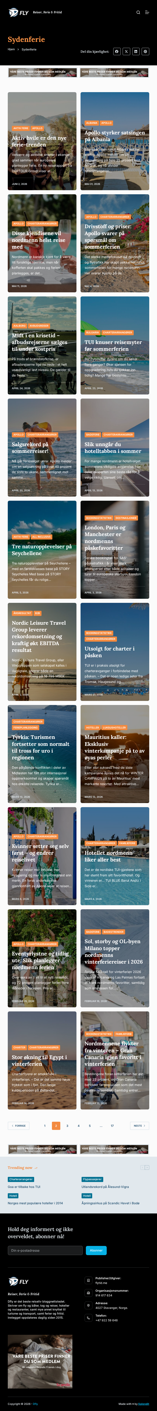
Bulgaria (92, 332)
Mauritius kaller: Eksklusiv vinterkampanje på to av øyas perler (115, 747)
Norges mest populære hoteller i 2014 (35, 1203)
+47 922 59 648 (106, 1320)
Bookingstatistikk (99, 517)
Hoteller (92, 727)
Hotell (13, 1195)
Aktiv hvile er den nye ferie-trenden (39, 141)
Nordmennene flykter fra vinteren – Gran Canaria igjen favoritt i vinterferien (113, 1053)
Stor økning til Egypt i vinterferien (39, 1060)
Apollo (37, 128)
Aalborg (19, 325)
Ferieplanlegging (25, 727)
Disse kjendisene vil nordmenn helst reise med (38, 240)
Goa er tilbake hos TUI (24, 1187)
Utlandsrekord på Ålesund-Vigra (105, 1187)
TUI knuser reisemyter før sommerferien (113, 345)
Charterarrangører (42, 223)
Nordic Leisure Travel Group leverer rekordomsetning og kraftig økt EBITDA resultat (39, 636)
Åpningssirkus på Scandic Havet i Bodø (110, 1203)
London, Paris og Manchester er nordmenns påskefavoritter (105, 537)
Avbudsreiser (39, 325)
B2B (37, 613)
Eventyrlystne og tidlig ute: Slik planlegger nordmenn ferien (40, 960)
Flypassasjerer (92, 1179)
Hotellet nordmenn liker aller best (108, 856)
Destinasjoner (126, 517)
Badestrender (113, 931)
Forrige (20, 1125)
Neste (138, 1125)
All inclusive (41, 536)
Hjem (11, 49)
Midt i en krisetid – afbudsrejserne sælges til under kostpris (39, 342)
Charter (19, 1047)
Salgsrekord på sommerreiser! (30, 447)
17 (112, 1125)
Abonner (96, 1250)
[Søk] (138, 12)
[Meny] (147, 12)
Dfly (35, 1403)
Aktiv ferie (20, 128)
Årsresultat (22, 613)
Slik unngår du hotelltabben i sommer (113, 447)
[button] (117, 51)
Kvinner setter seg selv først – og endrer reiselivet (40, 853)
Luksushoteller (114, 727)
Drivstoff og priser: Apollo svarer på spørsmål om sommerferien (108, 236)
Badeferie (93, 434)
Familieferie (127, 843)
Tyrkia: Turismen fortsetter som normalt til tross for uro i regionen (41, 747)
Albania (91, 122)
